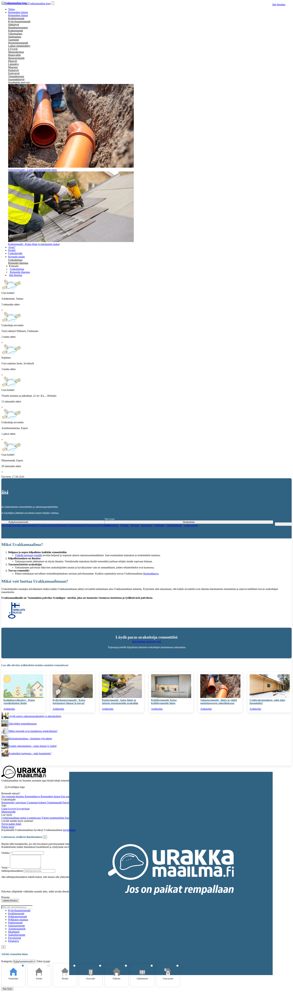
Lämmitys (13, 64)
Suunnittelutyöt (16, 79)
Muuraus (13, 67)
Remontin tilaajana (18, 263)
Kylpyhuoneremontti (19, 21)
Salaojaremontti (29, 525)
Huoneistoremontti (18, 42)
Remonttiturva (151, 573)
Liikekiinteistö (174, 525)
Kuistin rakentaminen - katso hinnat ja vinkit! (32, 746)
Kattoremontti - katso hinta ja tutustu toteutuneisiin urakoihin (120, 702)
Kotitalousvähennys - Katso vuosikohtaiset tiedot (19, 702)
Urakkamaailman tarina (14, 817)
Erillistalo (159, 525)
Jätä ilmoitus (278, 4)
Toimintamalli (54, 802)
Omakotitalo (112, 525)
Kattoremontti (15, 30)
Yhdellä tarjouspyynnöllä (28, 555)
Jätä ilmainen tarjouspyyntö (146, 641)
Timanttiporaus (16, 76)
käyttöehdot (69, 830)
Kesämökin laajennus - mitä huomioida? (29, 753)
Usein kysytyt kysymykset (15, 808)
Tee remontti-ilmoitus (13, 796)
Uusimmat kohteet (37, 802)
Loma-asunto (191, 525)
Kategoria (7, 961)
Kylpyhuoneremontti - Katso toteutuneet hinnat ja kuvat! (69, 702)
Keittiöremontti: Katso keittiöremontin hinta (164, 702)
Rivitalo (135, 525)
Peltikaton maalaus (18, 919)
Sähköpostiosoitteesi (12, 870)
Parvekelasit (93, 525)
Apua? (11, 247)
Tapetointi (13, 39)
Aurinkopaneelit (47, 525)
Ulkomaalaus (15, 33)
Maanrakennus (16, 51)
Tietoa (11, 9)
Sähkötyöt (13, 24)
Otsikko (6, 852)
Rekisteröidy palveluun (14, 802)
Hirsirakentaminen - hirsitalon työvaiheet (30, 738)
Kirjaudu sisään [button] (16, 256)
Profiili (11, 250)
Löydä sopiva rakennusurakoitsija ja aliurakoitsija (34, 716)
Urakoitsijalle (15, 253)
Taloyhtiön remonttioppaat (22, 723)
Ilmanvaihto (14, 55)
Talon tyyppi (109, 519)
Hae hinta (7, 989)
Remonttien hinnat (18, 15)
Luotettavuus (34, 817)
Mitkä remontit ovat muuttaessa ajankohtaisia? (33, 731)
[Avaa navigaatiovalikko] (53, 3)
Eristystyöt (13, 73)
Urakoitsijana (15, 259)
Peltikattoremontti (17, 916)
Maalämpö (62, 525)
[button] (13, 266)
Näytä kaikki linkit (11, 823)
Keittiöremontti (16, 18)
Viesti (4, 867)
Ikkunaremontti (16, 58)
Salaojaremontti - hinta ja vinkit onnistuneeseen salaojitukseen (218, 702)
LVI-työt (12, 48)
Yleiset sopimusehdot (53, 817)
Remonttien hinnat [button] (18, 12)
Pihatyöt (12, 61)
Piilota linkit (7, 827)
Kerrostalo (147, 525)
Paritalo (124, 525)
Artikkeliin (9, 708)
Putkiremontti (13, 525)
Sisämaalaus (14, 36)
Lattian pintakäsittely (19, 45)
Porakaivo (13, 940)
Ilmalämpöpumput (18, 27)
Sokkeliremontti (77, 525)
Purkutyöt (13, 70)
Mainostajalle (8, 811)
